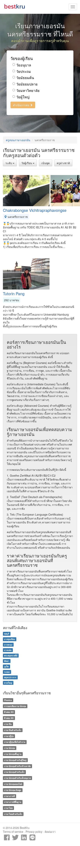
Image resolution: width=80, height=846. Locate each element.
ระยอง (7, 671)
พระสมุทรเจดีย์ (10, 655)
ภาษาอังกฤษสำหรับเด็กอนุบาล (17, 777)
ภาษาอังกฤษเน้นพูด (12, 790)
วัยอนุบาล (23, 65)
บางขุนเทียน (9, 639)
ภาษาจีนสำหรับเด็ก (12, 730)
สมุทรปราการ (10, 677)
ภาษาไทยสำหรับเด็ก (13, 814)
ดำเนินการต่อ (21, 105)
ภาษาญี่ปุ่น (9, 736)
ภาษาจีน (8, 724)
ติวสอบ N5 (9, 718)
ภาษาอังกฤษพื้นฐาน (12, 754)
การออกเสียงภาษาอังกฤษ (15, 706)
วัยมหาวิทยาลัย (28, 90)
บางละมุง (8, 644)
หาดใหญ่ (8, 682)
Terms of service (13, 832)
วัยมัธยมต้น (25, 77)
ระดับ (9, 163)
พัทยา (6, 660)
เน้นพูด (45, 163)
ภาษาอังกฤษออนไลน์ (13, 784)
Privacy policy (34, 832)
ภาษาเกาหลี (9, 796)
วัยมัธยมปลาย (27, 84)
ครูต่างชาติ (63, 163)
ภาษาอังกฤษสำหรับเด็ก (14, 771)
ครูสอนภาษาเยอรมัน (18, 140)
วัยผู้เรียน (27, 163)
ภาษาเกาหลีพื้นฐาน (12, 801)
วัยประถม (23, 71)
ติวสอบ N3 (9, 711)
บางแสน (7, 650)
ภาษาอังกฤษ (9, 748)
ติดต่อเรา (50, 832)
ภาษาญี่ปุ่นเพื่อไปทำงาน (14, 741)
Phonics (8, 700)
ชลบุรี (6, 633)
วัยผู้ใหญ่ (23, 96)
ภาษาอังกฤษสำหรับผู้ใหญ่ (15, 760)
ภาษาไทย (8, 807)
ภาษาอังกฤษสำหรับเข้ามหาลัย (17, 766)
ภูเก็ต (6, 666)
